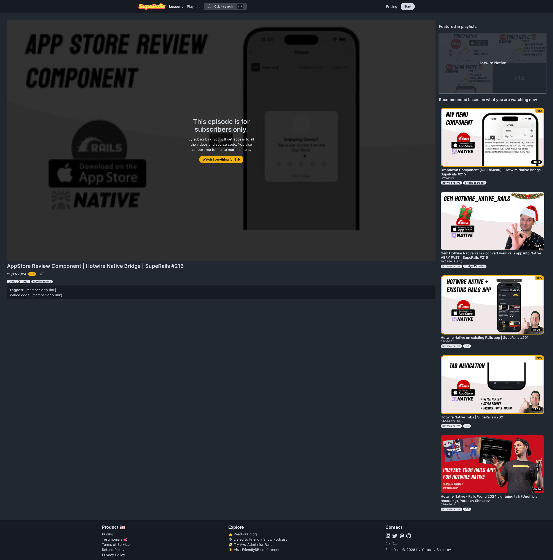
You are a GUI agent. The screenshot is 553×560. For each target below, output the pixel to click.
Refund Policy (113, 549)
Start (407, 6)
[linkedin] (388, 535)
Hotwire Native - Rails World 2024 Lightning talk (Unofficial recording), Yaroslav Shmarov (489, 498)
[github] (408, 535)
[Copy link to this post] (41, 273)
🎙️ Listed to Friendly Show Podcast (257, 539)
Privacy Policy (113, 555)
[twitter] (394, 535)
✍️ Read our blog (242, 534)
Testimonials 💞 (115, 539)
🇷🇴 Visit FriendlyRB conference (253, 549)
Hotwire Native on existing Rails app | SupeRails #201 (485, 337)
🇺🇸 (122, 527)
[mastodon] (401, 535)
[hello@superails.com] (394, 542)
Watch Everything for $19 (221, 159)
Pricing (391, 6)
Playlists (193, 6)
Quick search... (228, 6)
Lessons (176, 6)
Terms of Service (116, 544)
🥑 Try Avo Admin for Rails (250, 544)
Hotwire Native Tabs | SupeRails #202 (472, 417)
